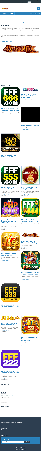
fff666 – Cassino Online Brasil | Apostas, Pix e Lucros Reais (10, 109)
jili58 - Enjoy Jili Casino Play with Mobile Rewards (9, 254)
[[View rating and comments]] (5, 115)
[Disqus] (20, 69)
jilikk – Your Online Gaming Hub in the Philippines (9, 324)
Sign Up (3, 4)
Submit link (12, 4)
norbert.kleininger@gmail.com (6, 431)
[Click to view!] (20, 49)
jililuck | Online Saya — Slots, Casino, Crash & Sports (30, 188)
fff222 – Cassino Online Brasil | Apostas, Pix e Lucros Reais (10, 371)
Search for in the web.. (6, 41)
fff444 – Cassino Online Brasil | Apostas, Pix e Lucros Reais (30, 220)
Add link (11, 13)
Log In (7, 4)
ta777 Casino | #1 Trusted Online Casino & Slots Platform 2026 (29, 96)
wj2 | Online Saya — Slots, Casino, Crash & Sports (9, 155)
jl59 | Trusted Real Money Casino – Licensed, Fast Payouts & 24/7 (29, 339)
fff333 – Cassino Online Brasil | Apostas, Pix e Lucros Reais (10, 305)
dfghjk (6, 386)
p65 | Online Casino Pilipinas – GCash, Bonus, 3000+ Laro (30, 273)
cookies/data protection (22, 2)
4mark (24, 447)
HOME (4, 13)
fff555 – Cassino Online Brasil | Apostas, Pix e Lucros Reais (10, 188)
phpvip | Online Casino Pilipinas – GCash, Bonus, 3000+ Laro (9, 221)
